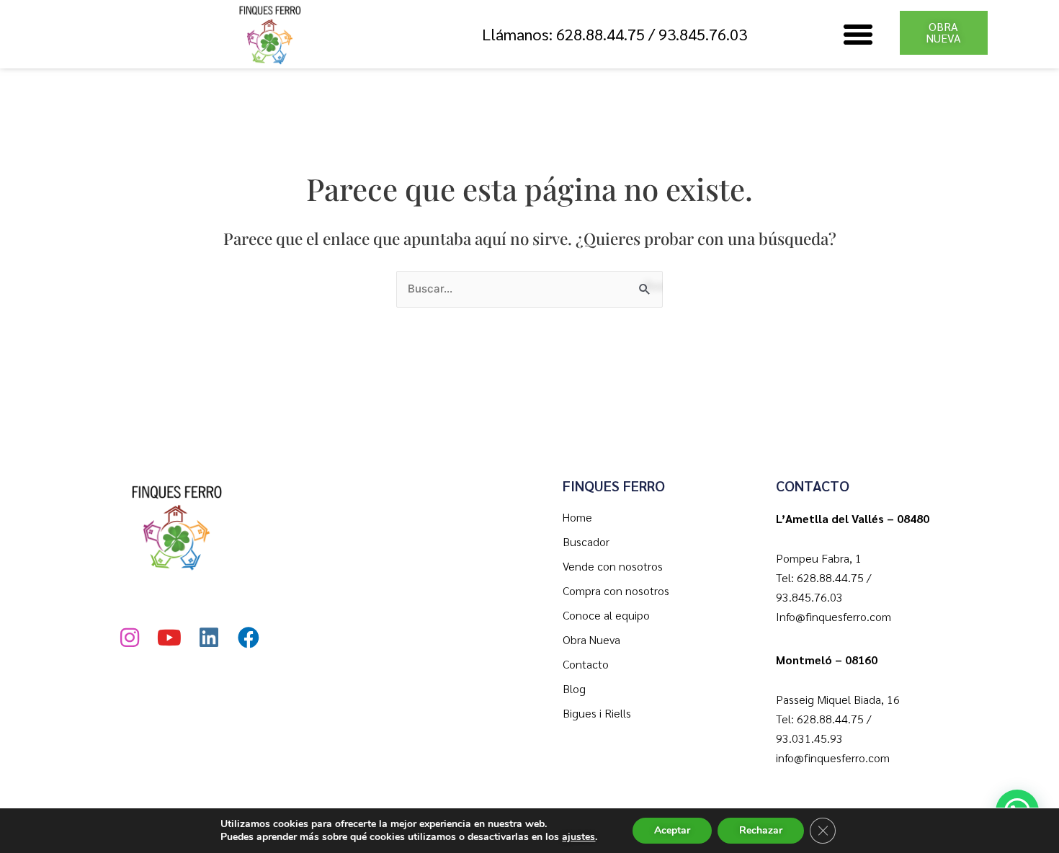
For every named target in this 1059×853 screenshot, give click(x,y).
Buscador (586, 541)
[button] (858, 34)
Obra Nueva (591, 639)
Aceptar (672, 830)
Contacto (586, 663)
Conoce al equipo (606, 614)
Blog (574, 688)
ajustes (578, 837)
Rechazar (760, 830)
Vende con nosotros (613, 565)
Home (577, 516)
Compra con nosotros (616, 590)
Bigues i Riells (597, 712)
